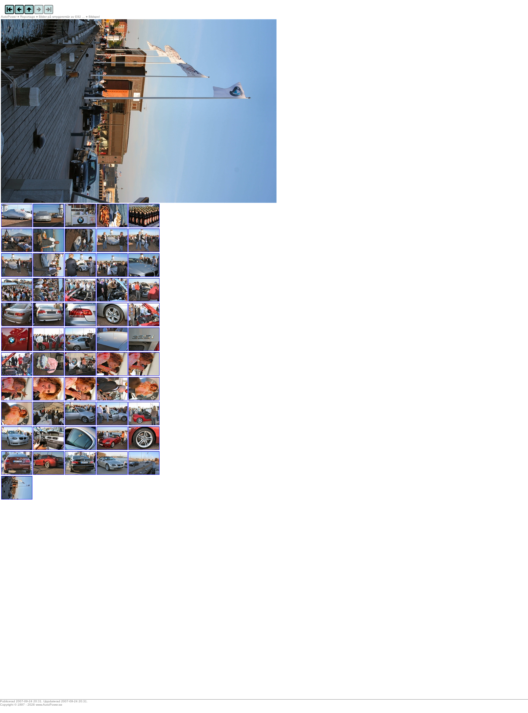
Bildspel (94, 16)
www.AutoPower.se (49, 704)
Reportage (27, 16)
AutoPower (8, 16)
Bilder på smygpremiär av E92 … (62, 16)
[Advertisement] (39, 601)
